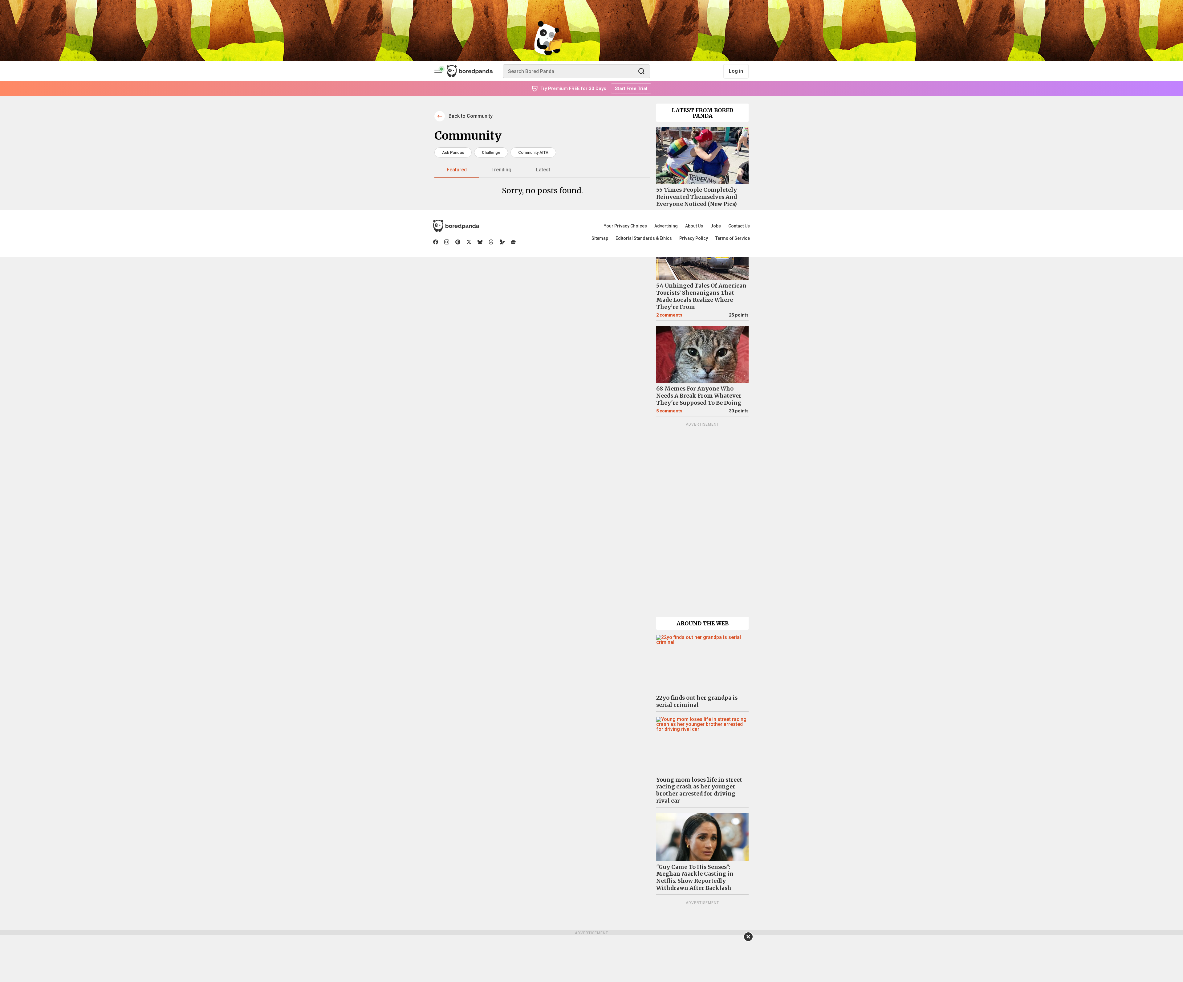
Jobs (715, 225)
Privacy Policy (693, 238)
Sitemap (600, 238)
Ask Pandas (453, 152)
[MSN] (502, 241)
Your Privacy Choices (625, 225)
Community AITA (533, 152)
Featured (457, 170)
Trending (501, 170)
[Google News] (513, 241)
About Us (694, 225)
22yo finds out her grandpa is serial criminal (697, 701)
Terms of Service (732, 238)
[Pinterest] (457, 241)
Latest (543, 170)
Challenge (491, 152)
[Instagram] (446, 241)
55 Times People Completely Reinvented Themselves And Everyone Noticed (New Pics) (696, 196)
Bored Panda (456, 226)
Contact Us (739, 225)
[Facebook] (435, 241)
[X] (468, 241)
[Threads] (491, 241)
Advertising (666, 225)
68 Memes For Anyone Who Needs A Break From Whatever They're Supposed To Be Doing (699, 395)
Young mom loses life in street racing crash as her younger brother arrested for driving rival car (699, 790)
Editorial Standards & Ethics (644, 238)
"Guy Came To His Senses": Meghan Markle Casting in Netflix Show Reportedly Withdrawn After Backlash (695, 878)
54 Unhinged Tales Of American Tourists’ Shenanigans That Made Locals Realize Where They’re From (701, 296)
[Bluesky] (480, 241)
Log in (736, 71)
